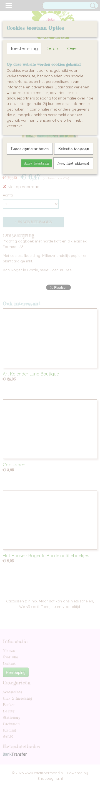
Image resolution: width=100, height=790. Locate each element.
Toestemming (24, 48)
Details (52, 48)
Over (72, 48)
